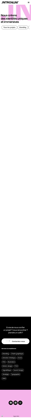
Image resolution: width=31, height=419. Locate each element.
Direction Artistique (8, 358)
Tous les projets (9, 27)
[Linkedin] (15, 403)
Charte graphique (17, 354)
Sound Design (18, 370)
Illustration (11, 362)
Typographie (15, 374)
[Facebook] (11, 403)
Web (4, 378)
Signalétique (6, 370)
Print (16, 366)
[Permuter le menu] (28, 2)
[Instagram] (20, 403)
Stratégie (5, 374)
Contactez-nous (18, 341)
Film (3, 362)
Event (20, 358)
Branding (22, 27)
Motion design (7, 366)
